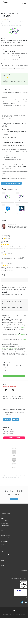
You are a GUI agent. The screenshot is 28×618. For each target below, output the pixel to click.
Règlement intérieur (5, 525)
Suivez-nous (14, 499)
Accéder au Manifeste (14, 438)
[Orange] (14, 452)
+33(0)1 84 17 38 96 (20, 614)
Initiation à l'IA (8, 212)
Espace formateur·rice (5, 537)
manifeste (23, 327)
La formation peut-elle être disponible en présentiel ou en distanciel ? (12, 302)
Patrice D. (8, 74)
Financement (3, 518)
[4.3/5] (4, 19)
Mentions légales (4, 532)
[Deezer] (14, 455)
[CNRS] (14, 460)
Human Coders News (20, 334)
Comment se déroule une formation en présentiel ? (12, 308)
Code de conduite (4, 523)
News (2, 558)
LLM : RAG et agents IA (22, 200)
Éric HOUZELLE (12, 225)
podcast (11, 336)
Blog (2, 551)
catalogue (4, 330)
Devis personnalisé (4, 511)
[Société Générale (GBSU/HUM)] (14, 467)
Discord (24, 336)
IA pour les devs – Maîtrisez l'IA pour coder (21, 213)
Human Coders (24, 568)
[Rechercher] (22, 3)
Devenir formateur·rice (5, 535)
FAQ (2, 515)
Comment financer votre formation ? (11, 280)
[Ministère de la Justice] (14, 464)
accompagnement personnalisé (9, 348)
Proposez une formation (5, 513)
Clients (2, 546)
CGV (2, 530)
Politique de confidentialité (6, 528)
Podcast (2, 562)
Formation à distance (5, 520)
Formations (3, 544)
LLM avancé (7, 200)
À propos (2, 549)
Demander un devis (14, 376)
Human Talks (5, 336)
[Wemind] (14, 448)
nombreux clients (22, 343)
